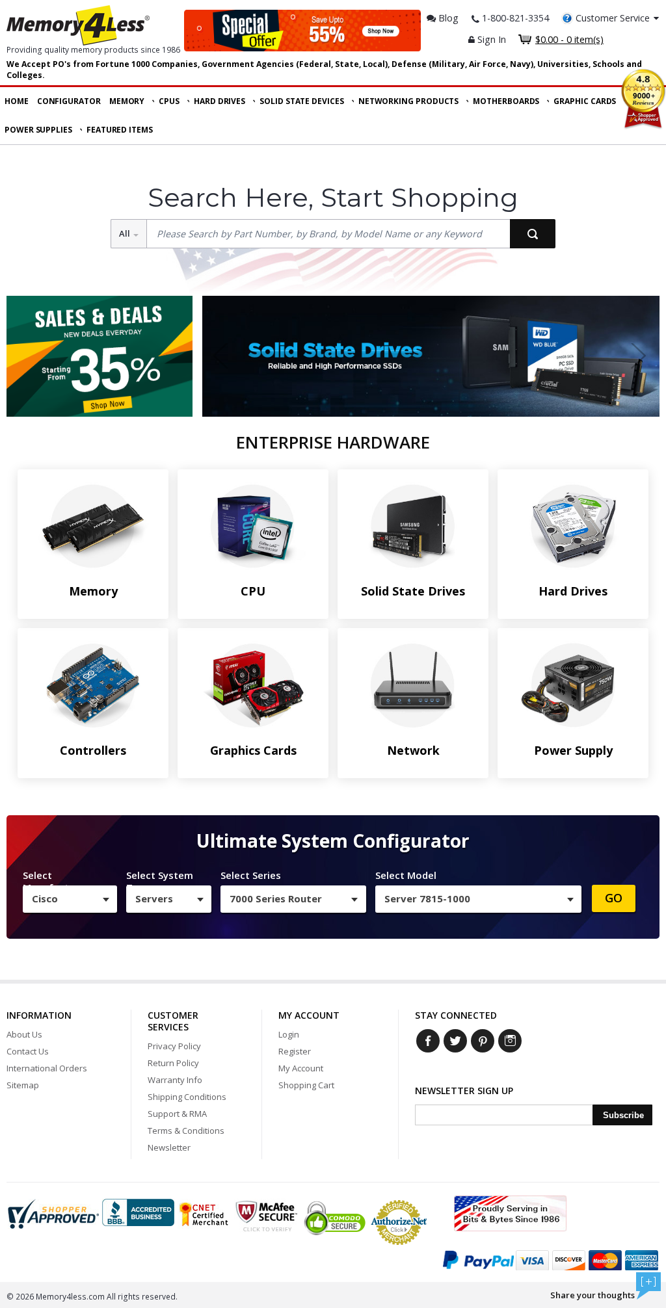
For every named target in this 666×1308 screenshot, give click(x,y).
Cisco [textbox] (45, 898)
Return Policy (173, 1063)
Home (17, 101)
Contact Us (28, 1051)
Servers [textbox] (154, 898)
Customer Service (613, 18)
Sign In (490, 39)
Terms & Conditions (186, 1130)
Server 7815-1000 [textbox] (427, 898)
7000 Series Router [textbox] (276, 898)
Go (613, 898)
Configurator (69, 101)
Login (288, 1034)
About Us (24, 1034)
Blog (447, 18)
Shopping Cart (306, 1085)
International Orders (47, 1068)
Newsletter (169, 1147)
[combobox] (70, 899)
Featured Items (120, 129)
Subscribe (623, 1115)
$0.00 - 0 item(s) (569, 39)
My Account (300, 1068)
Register (294, 1051)
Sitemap (23, 1085)
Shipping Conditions (187, 1097)
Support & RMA (177, 1113)
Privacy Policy (174, 1046)
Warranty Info (175, 1080)
